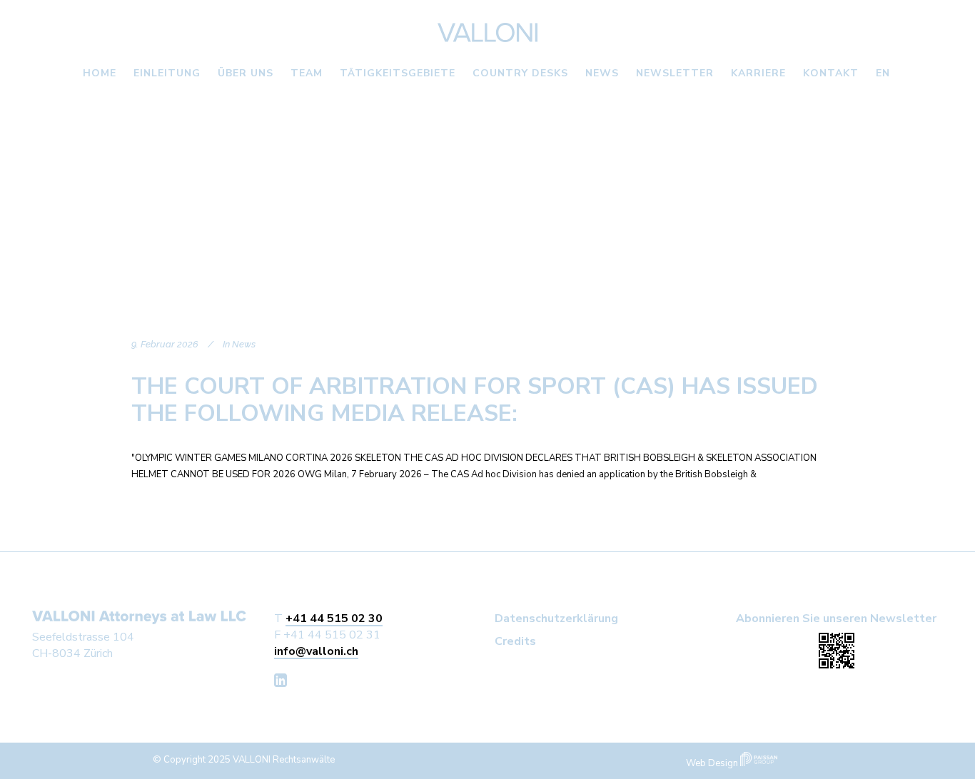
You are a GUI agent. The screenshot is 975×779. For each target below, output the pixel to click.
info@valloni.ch (316, 651)
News (244, 344)
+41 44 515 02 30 (334, 618)
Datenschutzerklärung (556, 618)
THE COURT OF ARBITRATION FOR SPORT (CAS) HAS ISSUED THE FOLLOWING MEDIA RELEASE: (474, 400)
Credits (515, 641)
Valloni (123, 178)
